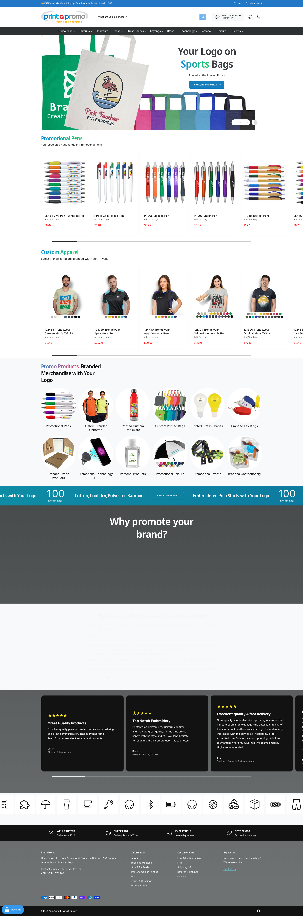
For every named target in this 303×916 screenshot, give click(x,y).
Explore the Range (205, 84)
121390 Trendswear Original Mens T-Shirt (257, 331)
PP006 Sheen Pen (205, 215)
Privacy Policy (139, 885)
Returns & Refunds (187, 871)
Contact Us (229, 869)
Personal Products (133, 474)
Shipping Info (184, 867)
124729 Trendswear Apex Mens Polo (107, 331)
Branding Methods (141, 862)
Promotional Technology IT (95, 476)
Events (236, 31)
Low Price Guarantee (189, 858)
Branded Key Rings (244, 426)
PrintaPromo (54, 911)
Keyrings (155, 31)
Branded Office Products (58, 476)
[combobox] (151, 17)
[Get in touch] (250, 17)
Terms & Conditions (142, 881)
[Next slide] (247, 122)
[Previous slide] (234, 122)
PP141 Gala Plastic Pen (109, 215)
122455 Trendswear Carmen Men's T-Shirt (59, 331)
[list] (151, 578)
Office (170, 31)
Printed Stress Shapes (207, 426)
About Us (136, 858)
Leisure (221, 31)
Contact (181, 876)
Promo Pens (65, 31)
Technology (187, 31)
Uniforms (84, 31)
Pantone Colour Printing (144, 871)
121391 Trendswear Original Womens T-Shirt (210, 331)
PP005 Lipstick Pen (156, 215)
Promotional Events (207, 474)
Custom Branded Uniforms (95, 428)
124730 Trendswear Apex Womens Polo (157, 331)
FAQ (179, 862)
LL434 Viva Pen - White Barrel (64, 215)
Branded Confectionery (244, 474)
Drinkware (102, 31)
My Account (256, 3)
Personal (206, 31)
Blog (133, 876)
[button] (66, 31)
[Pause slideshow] (254, 122)
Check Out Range (93, 495)
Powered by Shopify (68, 911)
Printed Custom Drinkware (133, 428)
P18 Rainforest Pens (256, 215)
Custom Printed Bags (170, 426)
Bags (117, 31)
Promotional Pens (58, 426)
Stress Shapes (135, 31)
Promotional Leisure (170, 474)
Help (240, 3)
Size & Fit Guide (140, 867)
